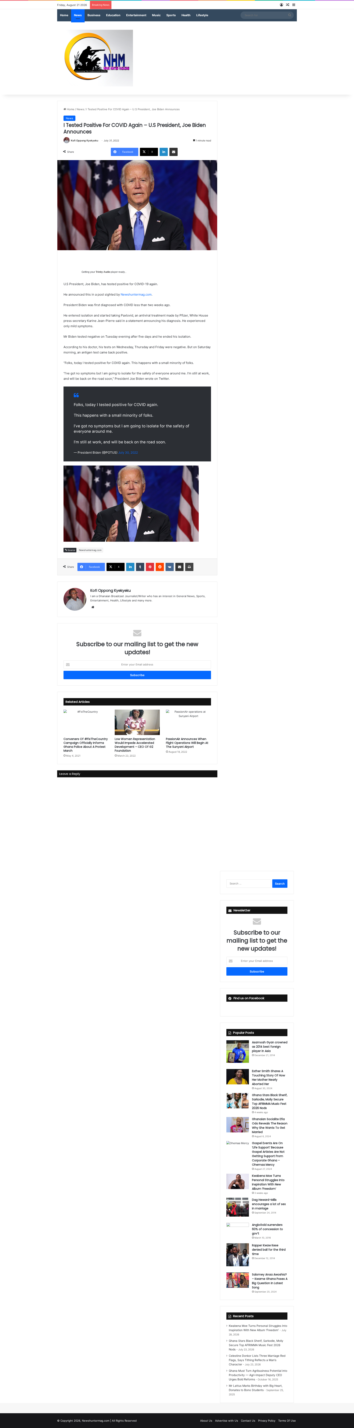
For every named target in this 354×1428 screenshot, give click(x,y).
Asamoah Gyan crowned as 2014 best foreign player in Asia (269, 1046)
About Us (206, 1420)
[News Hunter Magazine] (95, 58)
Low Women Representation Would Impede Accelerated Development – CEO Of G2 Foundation (135, 745)
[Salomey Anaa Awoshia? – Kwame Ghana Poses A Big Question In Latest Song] (237, 1280)
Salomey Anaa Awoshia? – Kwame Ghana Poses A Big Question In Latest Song (269, 1280)
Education (113, 15)
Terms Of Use (287, 1420)
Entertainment (136, 15)
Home (64, 15)
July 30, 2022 (128, 452)
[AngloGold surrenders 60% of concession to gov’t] (237, 1230)
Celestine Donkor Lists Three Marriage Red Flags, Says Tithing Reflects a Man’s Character (257, 1360)
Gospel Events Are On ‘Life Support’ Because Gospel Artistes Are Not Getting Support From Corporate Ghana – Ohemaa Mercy (268, 1154)
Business (93, 15)
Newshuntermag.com (136, 294)
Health (186, 15)
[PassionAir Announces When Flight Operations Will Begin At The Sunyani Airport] (188, 722)
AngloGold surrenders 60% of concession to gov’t (267, 1229)
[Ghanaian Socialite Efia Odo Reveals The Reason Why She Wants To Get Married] (237, 1124)
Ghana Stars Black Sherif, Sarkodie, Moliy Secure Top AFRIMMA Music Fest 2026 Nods (269, 1101)
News (78, 15)
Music (156, 15)
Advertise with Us (226, 1420)
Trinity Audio (103, 272)
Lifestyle (202, 15)
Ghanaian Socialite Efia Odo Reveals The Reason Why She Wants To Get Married (269, 1125)
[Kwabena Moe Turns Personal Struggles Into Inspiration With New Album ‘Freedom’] (237, 1181)
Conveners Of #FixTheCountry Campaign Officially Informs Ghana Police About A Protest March (86, 745)
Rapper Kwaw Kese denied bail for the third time (269, 1249)
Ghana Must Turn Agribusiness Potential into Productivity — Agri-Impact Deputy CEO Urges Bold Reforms (258, 1375)
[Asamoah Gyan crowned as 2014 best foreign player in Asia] (237, 1051)
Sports (171, 15)
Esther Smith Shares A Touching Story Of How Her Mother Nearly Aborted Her (268, 1077)
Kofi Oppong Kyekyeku (84, 140)
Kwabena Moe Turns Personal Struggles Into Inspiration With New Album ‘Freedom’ (268, 1182)
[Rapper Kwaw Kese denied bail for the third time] (237, 1254)
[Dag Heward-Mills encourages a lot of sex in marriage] (237, 1207)
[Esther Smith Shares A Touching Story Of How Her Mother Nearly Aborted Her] (237, 1076)
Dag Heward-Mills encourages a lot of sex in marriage (269, 1204)
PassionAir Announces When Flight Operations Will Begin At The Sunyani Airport (187, 743)
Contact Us (248, 1420)
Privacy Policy (266, 1420)
